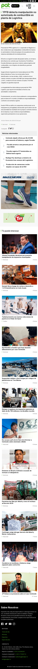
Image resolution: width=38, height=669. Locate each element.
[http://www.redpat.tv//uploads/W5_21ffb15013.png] (19, 336)
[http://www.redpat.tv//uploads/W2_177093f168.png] (19, 521)
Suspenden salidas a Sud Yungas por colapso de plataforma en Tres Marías (19, 379)
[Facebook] (30, 1)
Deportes (5, 637)
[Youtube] (33, 1)
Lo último (3, 1)
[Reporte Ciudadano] (29, 6)
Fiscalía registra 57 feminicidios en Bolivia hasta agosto (18, 152)
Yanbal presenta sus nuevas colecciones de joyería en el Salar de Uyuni (17, 318)
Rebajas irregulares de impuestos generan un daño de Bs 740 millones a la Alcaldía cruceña (18, 410)
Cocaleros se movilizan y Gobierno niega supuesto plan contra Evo (16, 564)
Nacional (5, 124)
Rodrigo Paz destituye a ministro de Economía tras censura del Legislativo (19, 159)
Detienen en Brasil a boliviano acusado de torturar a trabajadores (16, 471)
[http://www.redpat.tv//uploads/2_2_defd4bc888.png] (19, 398)
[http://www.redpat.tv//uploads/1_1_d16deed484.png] (19, 459)
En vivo (14, 6)
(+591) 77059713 (20, 654)
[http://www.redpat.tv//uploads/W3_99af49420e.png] (19, 490)
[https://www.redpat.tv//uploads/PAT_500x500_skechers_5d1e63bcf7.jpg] (19, 191)
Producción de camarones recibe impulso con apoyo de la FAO (18, 166)
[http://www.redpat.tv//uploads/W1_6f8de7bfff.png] (19, 551)
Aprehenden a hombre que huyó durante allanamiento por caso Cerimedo (16, 348)
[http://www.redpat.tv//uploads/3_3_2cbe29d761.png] (19, 367)
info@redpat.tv (6, 659)
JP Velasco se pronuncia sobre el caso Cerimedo (19, 594)
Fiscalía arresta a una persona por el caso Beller (20, 146)
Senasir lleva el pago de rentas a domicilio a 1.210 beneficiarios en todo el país (17, 287)
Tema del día (5, 632)
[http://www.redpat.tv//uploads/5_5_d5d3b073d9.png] (19, 275)
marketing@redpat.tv (21, 657)
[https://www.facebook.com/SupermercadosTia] (19, 218)
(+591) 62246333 (19, 651)
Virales (5, 321)
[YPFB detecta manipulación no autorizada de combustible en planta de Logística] (19, 33)
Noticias (12, 124)
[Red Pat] (5, 6)
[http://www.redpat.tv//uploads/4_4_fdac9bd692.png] (19, 305)
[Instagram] (28, 1)
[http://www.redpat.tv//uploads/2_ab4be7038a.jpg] (19, 582)
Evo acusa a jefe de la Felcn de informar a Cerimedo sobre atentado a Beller (17, 441)
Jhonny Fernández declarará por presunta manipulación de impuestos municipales (17, 256)
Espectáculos (6, 639)
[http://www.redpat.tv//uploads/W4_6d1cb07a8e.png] (19, 428)
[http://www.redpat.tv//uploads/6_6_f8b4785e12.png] (19, 244)
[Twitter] (35, 1)
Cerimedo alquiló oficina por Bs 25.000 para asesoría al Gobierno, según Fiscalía (20, 139)
